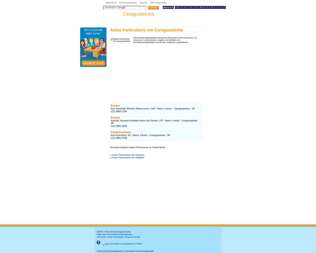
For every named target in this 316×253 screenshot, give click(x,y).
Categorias (143, 3)
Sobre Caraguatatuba (158, 3)
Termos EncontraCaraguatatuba (109, 251)
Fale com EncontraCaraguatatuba (114, 234)
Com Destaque (115, 237)
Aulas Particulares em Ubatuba (128, 155)
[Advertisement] (156, 70)
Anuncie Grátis (132, 237)
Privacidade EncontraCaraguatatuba (139, 251)
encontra (129, 13)
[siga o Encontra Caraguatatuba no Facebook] (98, 244)
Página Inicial (111, 3)
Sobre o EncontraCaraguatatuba (114, 231)
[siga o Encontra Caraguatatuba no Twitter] (122, 244)
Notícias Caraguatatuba (128, 3)
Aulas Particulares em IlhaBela (128, 157)
